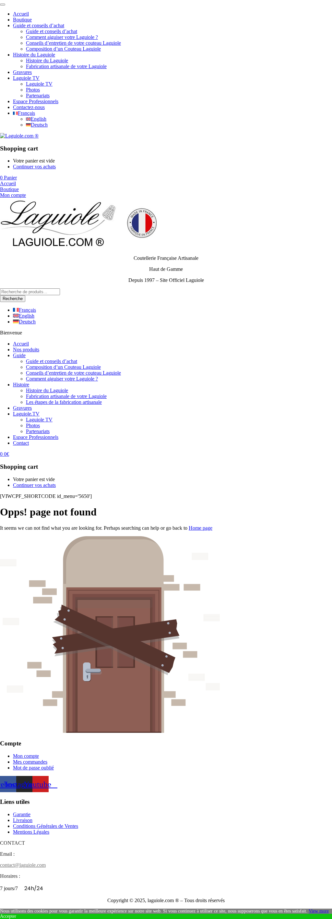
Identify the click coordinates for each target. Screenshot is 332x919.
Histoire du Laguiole (34, 54)
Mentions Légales (31, 832)
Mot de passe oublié (33, 767)
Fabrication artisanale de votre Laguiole (66, 66)
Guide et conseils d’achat (38, 25)
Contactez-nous (29, 107)
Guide (19, 355)
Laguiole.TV (26, 414)
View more (319, 911)
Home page (200, 528)
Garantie (21, 814)
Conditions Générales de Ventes (45, 826)
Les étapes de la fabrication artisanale (64, 402)
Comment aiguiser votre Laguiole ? (62, 37)
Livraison (22, 820)
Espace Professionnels (35, 101)
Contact (21, 443)
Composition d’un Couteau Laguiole (63, 49)
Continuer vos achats (34, 166)
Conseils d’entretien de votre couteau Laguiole (73, 43)
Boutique (22, 19)
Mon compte (26, 756)
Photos (33, 89)
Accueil (21, 14)
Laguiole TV (26, 78)
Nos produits (26, 349)
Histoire (21, 384)
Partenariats (38, 95)
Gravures (22, 72)
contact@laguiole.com (23, 865)
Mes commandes (30, 762)
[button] (8, 177)
